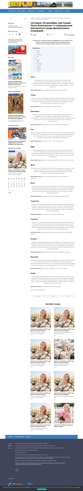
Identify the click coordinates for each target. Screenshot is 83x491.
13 (16, 183)
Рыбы (38, 71)
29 (21, 186)
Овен (38, 51)
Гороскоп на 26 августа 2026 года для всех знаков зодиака (40, 361)
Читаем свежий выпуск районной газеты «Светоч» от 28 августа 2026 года (17, 83)
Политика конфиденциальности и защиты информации (28, 464)
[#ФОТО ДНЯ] (15, 79)
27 (16, 186)
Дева (38, 60)
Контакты (67, 11)
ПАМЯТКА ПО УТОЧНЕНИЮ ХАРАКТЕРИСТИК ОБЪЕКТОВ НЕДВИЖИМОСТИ (15, 41)
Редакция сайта (58, 11)
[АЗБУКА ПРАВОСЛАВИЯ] (15, 113)
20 (16, 185)
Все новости (11, 11)
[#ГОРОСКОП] (17, 167)
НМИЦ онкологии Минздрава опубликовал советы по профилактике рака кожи (17, 143)
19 (13, 185)
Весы (38, 62)
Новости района (21, 11)
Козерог (39, 67)
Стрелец (39, 65)
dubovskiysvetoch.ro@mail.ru (15, 27)
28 (19, 186)
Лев (35, 58)
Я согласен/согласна (42, 489)
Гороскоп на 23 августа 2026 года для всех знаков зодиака (64, 393)
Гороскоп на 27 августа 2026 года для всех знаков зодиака (64, 329)
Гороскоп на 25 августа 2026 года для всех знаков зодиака (64, 361)
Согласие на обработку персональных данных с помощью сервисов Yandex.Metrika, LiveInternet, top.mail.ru (40, 463)
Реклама (50, 11)
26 (14, 186)
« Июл (9, 192)
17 (8, 185)
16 (24, 183)
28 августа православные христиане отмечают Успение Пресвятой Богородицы (17, 117)
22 (21, 185)
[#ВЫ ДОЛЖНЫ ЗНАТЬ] (17, 138)
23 (24, 185)
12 (13, 183)
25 (11, 186)
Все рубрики (41, 11)
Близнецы (39, 54)
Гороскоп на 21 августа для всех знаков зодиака (63, 425)
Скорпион (39, 63)
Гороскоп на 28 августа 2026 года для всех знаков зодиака (40, 329)
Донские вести (32, 11)
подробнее (27, 487)
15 (21, 183)
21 (19, 185)
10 (8, 183)
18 (11, 185)
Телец (38, 52)
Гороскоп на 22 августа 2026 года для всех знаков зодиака (40, 425)
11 (11, 183)
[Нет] (81, 488)
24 (8, 186)
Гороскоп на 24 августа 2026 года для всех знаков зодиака (41, 393)
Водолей (39, 69)
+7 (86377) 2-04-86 (12, 25)
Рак (37, 56)
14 (19, 183)
